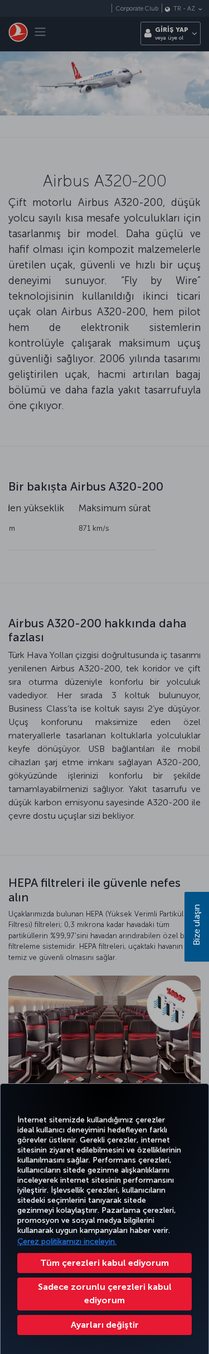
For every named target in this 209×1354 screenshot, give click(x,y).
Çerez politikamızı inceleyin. (66, 1241)
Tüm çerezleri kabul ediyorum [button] (104, 1262)
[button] (104, 1325)
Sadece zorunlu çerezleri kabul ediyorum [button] (105, 1293)
